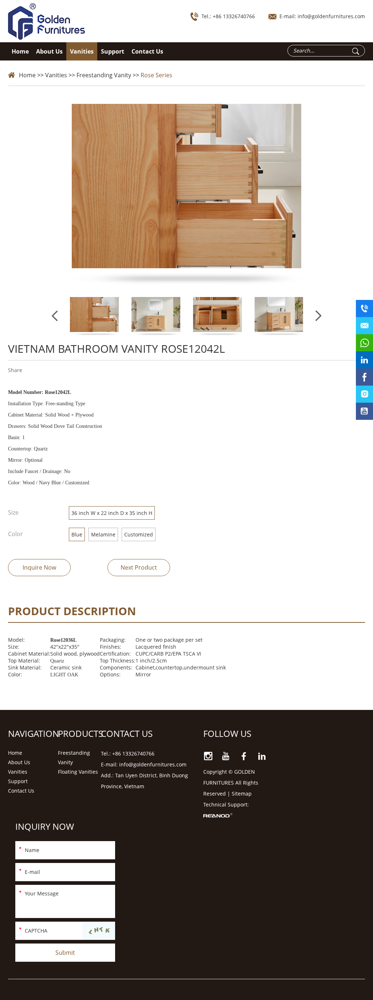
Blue (76, 534)
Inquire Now (39, 567)
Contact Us (147, 51)
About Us (49, 51)
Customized (138, 534)
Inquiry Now (44, 826)
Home (20, 51)
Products (80, 733)
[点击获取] (98, 931)
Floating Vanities (78, 771)
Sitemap (242, 793)
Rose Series (156, 75)
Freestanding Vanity (103, 75)
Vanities (82, 51)
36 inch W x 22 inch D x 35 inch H (111, 512)
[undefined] (187, 195)
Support (112, 51)
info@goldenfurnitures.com (331, 16)
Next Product (139, 567)
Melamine (103, 534)
